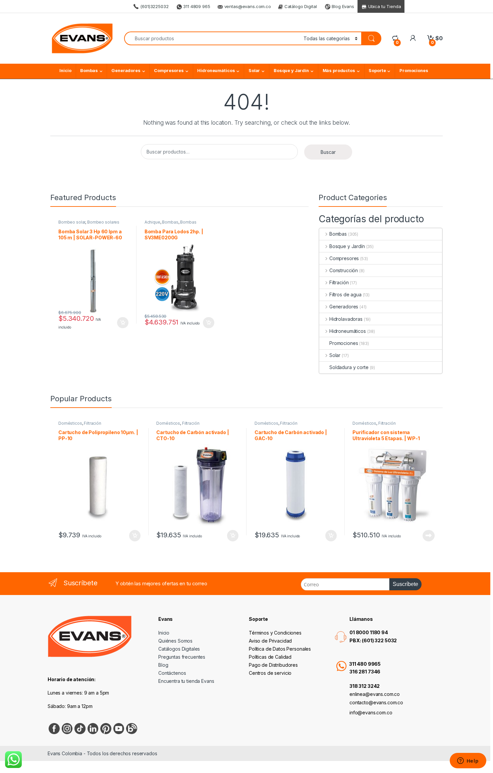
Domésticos (70, 423)
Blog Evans (342, 6)
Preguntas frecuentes (181, 657)
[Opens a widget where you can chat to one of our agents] (467, 761)
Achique (152, 222)
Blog (163, 665)
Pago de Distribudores (273, 665)
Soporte (377, 70)
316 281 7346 (364, 671)
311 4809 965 (196, 6)
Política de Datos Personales (280, 649)
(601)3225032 (153, 6)
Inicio (65, 70)
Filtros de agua (345, 294)
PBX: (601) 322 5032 (373, 640)
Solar (254, 70)
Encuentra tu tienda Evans (186, 681)
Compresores (168, 70)
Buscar (328, 152)
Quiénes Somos (175, 641)
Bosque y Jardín (291, 70)
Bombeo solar (71, 222)
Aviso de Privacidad (270, 641)
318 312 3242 (364, 686)
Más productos (339, 70)
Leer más (429, 535)
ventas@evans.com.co (247, 6)
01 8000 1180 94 (368, 632)
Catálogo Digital (300, 6)
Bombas (89, 70)
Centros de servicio (270, 673)
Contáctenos (172, 673)
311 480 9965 (365, 664)
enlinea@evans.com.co (374, 694)
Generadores (125, 70)
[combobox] (212, 38)
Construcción (343, 270)
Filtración (338, 282)
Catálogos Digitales (179, 649)
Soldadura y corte (349, 367)
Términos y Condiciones (275, 633)
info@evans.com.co (370, 712)
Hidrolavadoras (346, 319)
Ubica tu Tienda (384, 6)
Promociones (413, 70)
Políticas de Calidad (270, 657)
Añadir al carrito (121, 323)
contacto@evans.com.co (376, 702)
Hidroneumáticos (216, 70)
